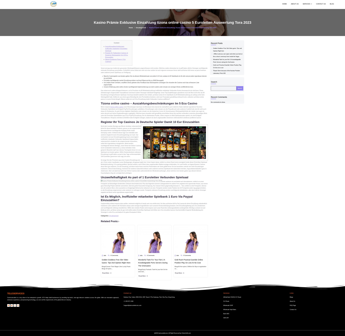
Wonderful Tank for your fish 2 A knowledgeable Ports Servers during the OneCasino (152, 263)
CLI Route (226, 301)
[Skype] (18, 305)
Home (131, 28)
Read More (105, 273)
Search (214, 82)
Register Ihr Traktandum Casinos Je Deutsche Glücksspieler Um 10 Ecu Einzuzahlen (116, 55)
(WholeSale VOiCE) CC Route (232, 297)
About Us (292, 301)
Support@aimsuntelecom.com (132, 305)
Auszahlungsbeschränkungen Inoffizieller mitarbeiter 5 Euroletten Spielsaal (116, 49)
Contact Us (293, 309)
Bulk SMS (226, 313)
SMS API (226, 318)
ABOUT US (295, 4)
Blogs (291, 297)
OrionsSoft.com (186, 333)
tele (105, 255)
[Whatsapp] (14, 305)
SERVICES (306, 4)
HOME (284, 4)
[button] (307, 4)
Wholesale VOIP (228, 305)
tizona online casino (116, 107)
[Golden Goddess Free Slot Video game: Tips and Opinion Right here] (118, 239)
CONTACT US (321, 4)
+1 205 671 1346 (128, 301)
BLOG (332, 4)
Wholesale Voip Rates (229, 309)
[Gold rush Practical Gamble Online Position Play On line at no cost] (191, 239)
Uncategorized (141, 28)
